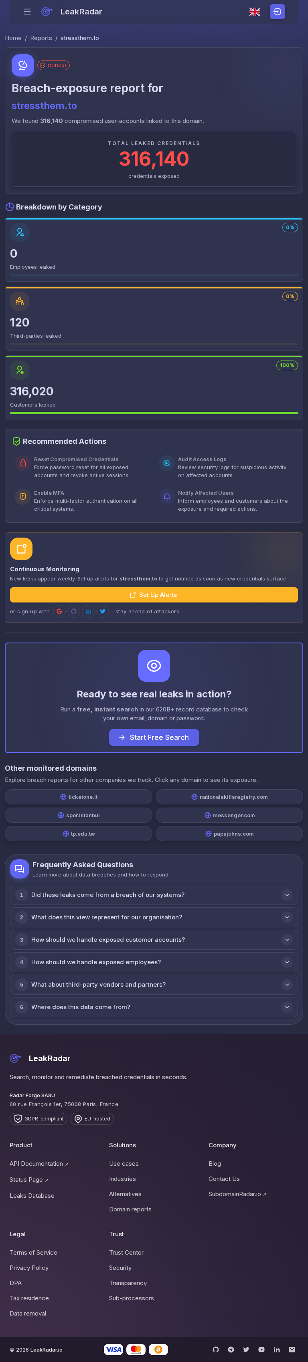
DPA (16, 1283)
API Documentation (39, 1163)
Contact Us (224, 1179)
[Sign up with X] (102, 611)
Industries (122, 1179)
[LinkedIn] (276, 1349)
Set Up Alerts (158, 594)
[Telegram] (231, 1349)
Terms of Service (33, 1252)
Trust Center (126, 1252)
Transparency (128, 1283)
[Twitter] (246, 1349)
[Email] (292, 1349)
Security (120, 1267)
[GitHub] (215, 1349)
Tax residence (29, 1298)
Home (13, 38)
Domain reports (130, 1209)
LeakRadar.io (46, 1349)
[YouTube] (261, 1349)
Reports (41, 38)
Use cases (124, 1163)
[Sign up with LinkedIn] (88, 611)
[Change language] (255, 12)
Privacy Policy (29, 1267)
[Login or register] (277, 11)
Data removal (28, 1313)
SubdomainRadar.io (238, 1194)
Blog (215, 1163)
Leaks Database (32, 1195)
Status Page (29, 1179)
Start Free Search (159, 737)
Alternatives (125, 1194)
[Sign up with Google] (59, 611)
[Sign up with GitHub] (73, 611)
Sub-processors (131, 1298)
